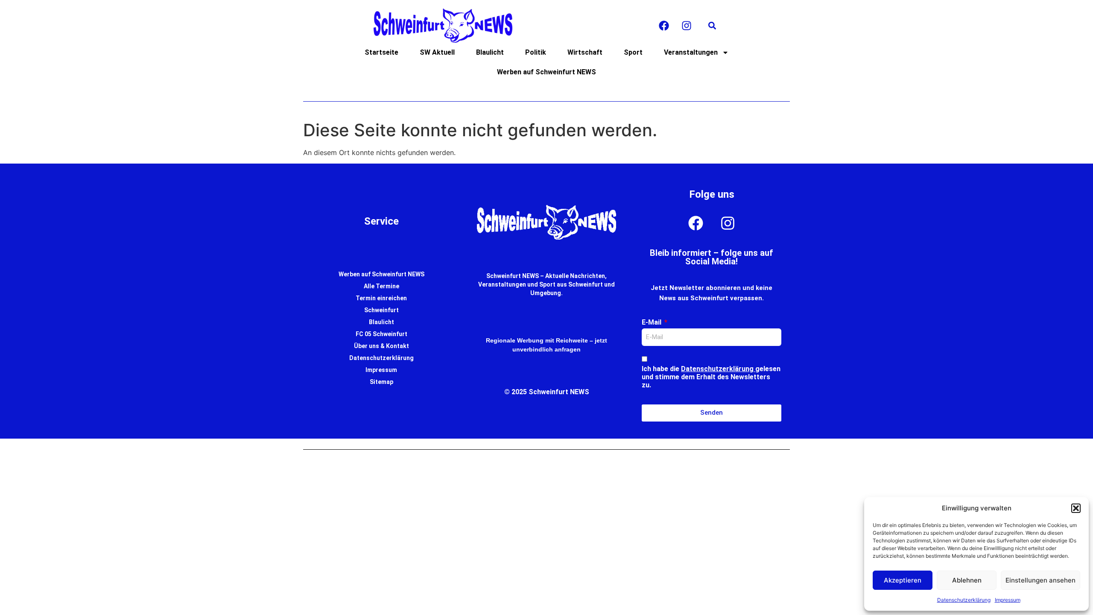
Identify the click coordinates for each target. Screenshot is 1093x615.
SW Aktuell (437, 52)
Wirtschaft (584, 52)
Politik (535, 52)
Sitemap (381, 381)
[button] (1076, 508)
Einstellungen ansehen (1040, 580)
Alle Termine (381, 286)
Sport (633, 52)
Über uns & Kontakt (381, 346)
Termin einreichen (381, 298)
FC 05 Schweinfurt (381, 334)
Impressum (1007, 600)
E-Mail (652, 322)
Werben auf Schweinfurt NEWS (546, 72)
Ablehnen (967, 580)
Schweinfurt (381, 310)
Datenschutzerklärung (964, 600)
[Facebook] (664, 25)
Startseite (381, 52)
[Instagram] (686, 25)
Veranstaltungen (691, 52)
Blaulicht (490, 52)
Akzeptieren (902, 580)
